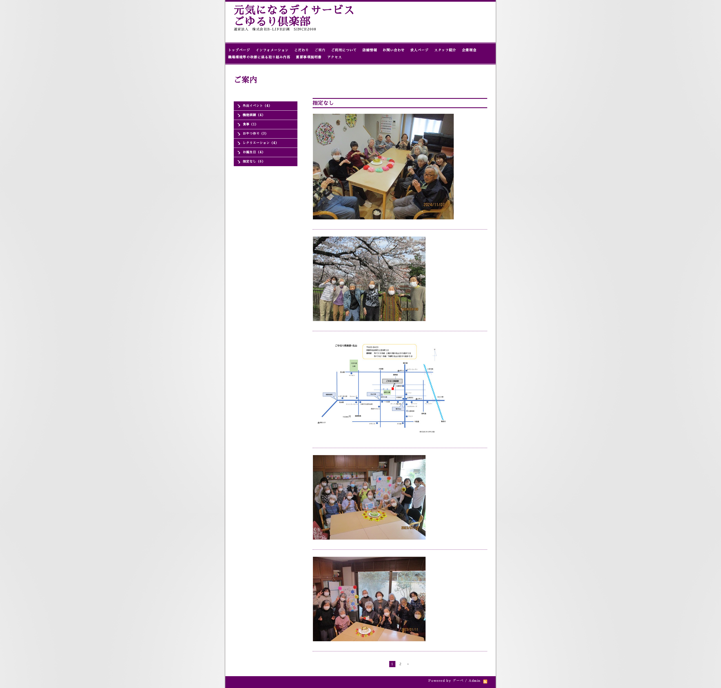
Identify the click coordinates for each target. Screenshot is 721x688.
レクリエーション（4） (261, 142)
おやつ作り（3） (255, 133)
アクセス (334, 57)
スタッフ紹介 (445, 50)
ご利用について (344, 50)
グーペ (458, 680)
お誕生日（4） (254, 152)
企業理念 (469, 50)
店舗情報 (369, 50)
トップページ (239, 50)
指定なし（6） (254, 161)
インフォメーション (272, 50)
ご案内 (320, 50)
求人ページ (419, 50)
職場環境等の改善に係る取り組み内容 (259, 57)
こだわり (301, 50)
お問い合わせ (394, 50)
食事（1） (250, 124)
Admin (474, 680)
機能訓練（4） (254, 115)
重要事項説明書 (309, 57)
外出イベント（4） (257, 105)
